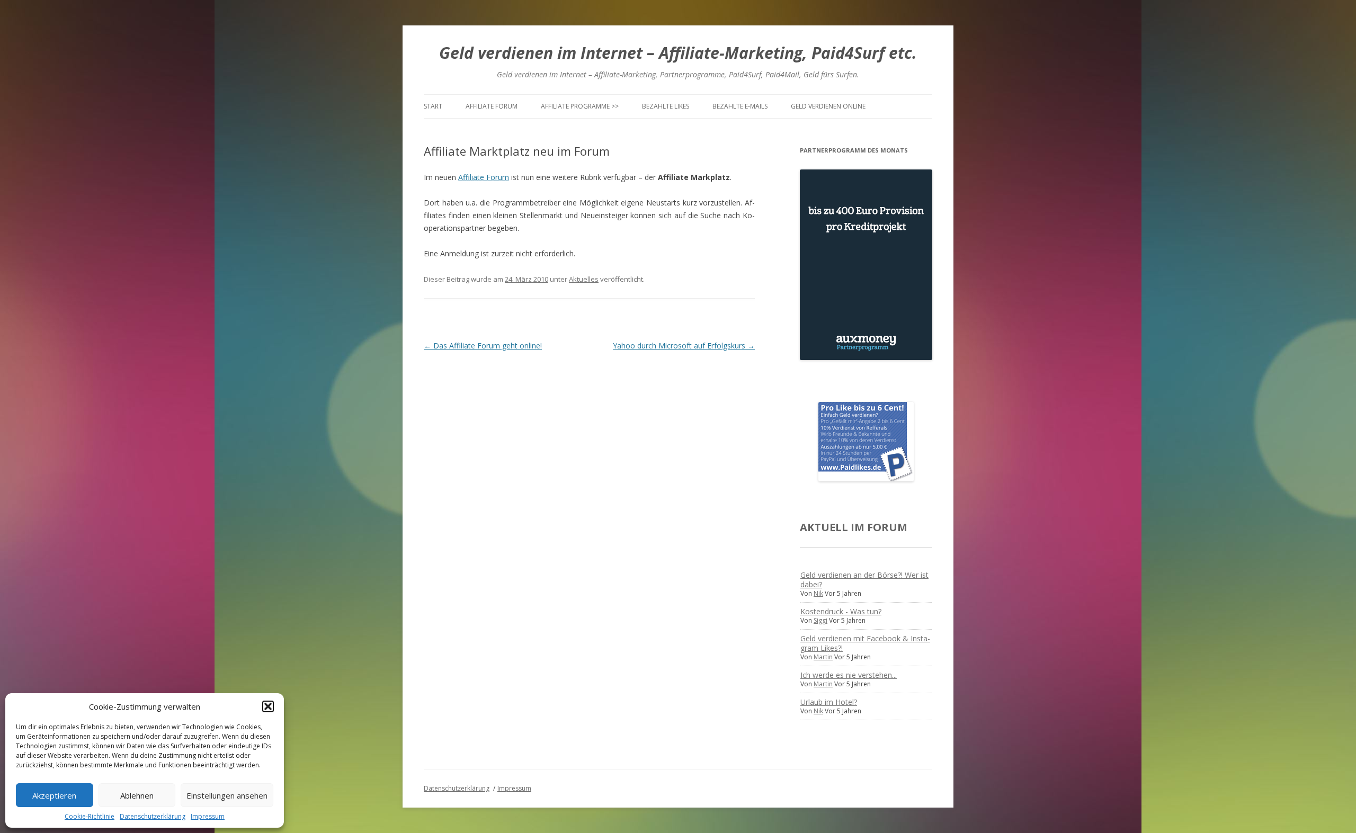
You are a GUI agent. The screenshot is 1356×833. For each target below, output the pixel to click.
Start (433, 106)
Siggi (820, 620)
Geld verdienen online (828, 106)
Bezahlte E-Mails (740, 106)
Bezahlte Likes (665, 106)
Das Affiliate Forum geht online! (483, 346)
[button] (268, 706)
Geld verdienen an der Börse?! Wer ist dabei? (864, 579)
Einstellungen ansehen (226, 795)
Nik (818, 593)
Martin (823, 656)
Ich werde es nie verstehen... (848, 675)
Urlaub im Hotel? (828, 702)
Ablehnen (137, 795)
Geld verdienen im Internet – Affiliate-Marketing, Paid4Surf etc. (678, 53)
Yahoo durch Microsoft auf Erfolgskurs (684, 346)
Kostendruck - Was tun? (840, 611)
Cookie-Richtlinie (89, 816)
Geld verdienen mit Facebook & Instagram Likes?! (865, 643)
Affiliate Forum (492, 106)
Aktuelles (584, 279)
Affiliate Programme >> (580, 106)
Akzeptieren (54, 795)
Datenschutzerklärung (152, 816)
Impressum (208, 816)
